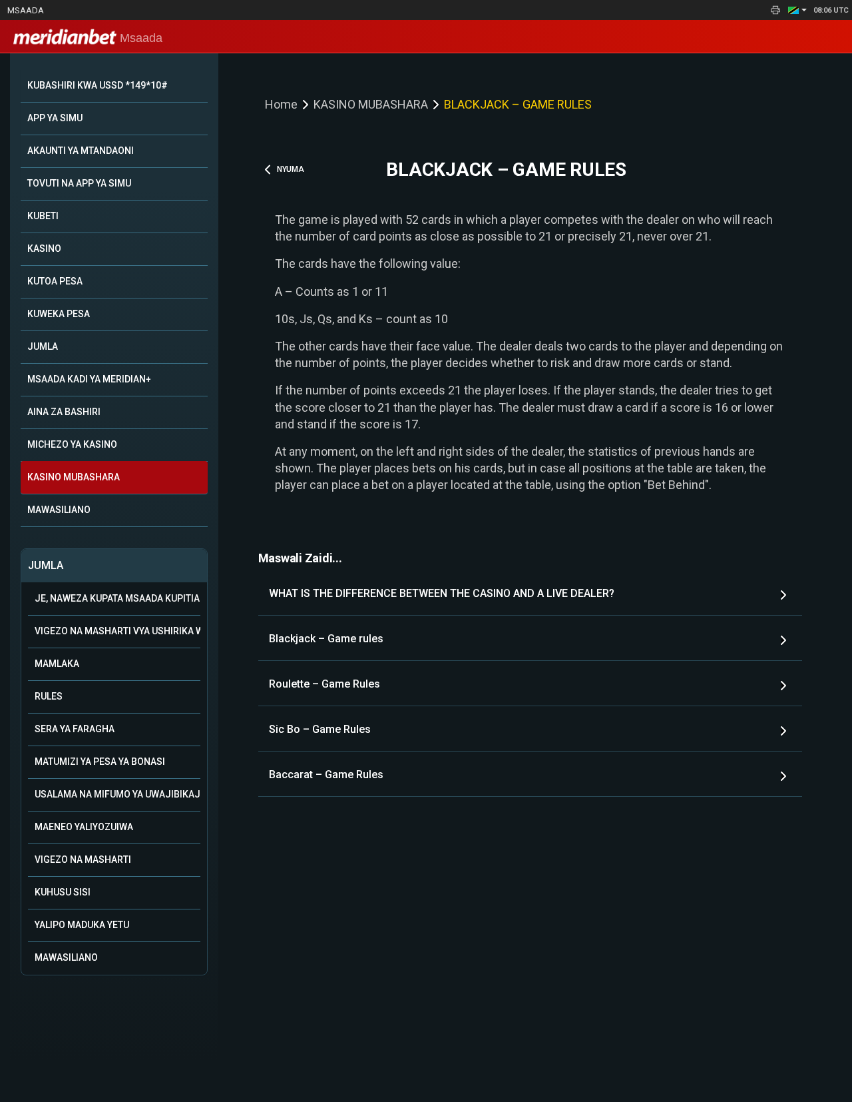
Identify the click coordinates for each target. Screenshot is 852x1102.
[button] (797, 10)
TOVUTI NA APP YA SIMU (79, 183)
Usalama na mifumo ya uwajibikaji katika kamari (117, 794)
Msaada (25, 10)
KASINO (44, 248)
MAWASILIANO (59, 509)
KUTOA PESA (55, 281)
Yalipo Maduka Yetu (82, 924)
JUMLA (42, 346)
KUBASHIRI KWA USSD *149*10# (97, 85)
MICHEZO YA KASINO (72, 444)
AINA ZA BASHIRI (64, 411)
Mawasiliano (66, 957)
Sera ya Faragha (74, 729)
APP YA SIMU (55, 118)
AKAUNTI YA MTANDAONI (80, 150)
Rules (49, 696)
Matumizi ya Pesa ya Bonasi (100, 761)
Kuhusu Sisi (63, 892)
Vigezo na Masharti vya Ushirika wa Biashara (117, 631)
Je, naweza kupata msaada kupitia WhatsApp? (117, 598)
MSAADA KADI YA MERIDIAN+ (89, 379)
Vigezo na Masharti (83, 859)
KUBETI (43, 216)
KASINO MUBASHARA (73, 477)
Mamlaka (57, 663)
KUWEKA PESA (58, 313)
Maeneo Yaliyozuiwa (84, 827)
